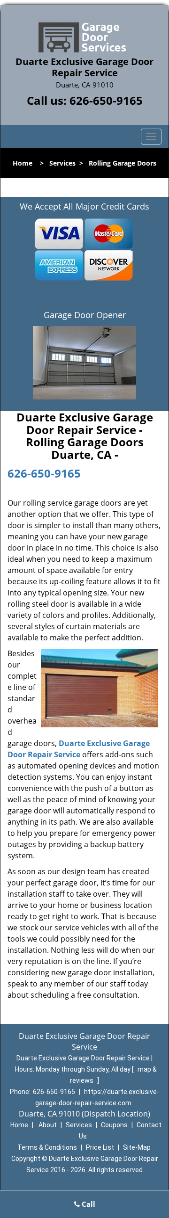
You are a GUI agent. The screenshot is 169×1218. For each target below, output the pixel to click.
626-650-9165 (106, 100)
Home (22, 163)
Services (62, 163)
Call (87, 1204)
